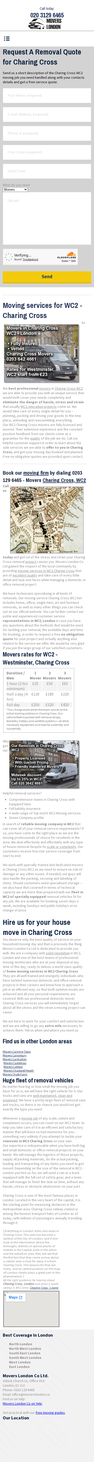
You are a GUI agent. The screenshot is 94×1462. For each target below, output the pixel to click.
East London (19, 1366)
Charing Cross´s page (44, 1287)
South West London (25, 1357)
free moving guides (50, 1412)
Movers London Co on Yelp (22, 1403)
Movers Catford (13, 1067)
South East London (24, 1353)
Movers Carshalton (15, 1059)
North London (20, 1344)
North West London (25, 1348)
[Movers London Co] (47, 24)
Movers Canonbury (15, 1055)
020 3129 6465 (47, 15)
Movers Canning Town (17, 1051)
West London (20, 1362)
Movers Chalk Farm (15, 1074)
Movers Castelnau (15, 1063)
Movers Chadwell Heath (19, 1070)
